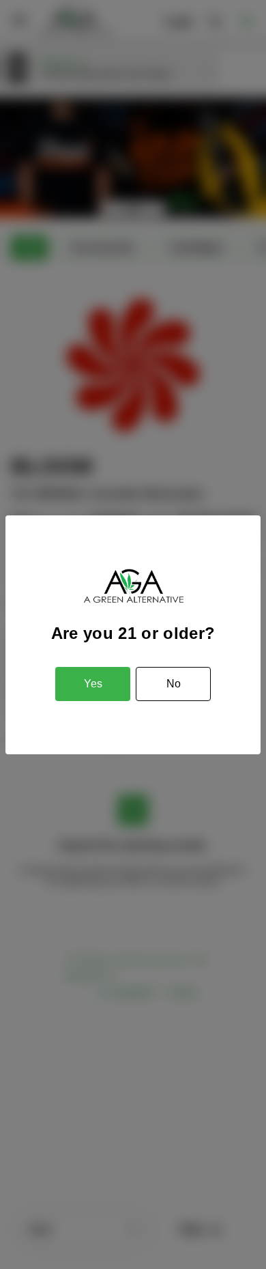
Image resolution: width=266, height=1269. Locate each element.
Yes (93, 683)
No (173, 683)
